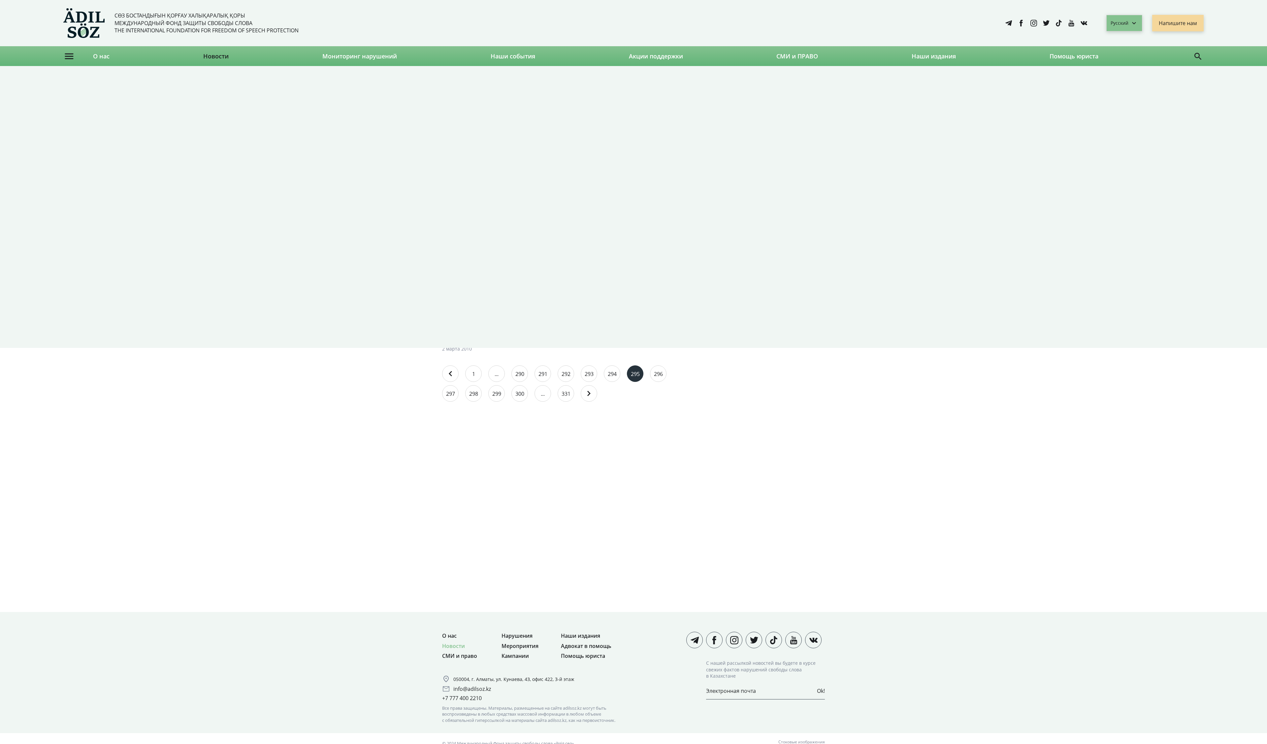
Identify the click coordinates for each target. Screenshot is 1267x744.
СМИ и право (459, 655)
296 (658, 374)
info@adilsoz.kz (472, 689)
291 (542, 374)
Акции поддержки (656, 56)
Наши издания (934, 56)
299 (496, 393)
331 (566, 393)
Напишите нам (1178, 23)
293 (589, 374)
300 (519, 393)
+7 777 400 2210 (462, 698)
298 (473, 393)
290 (519, 374)
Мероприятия (520, 646)
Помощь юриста (1074, 56)
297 (450, 393)
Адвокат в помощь (586, 646)
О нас (101, 56)
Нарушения (517, 635)
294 (612, 374)
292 (566, 374)
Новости (216, 56)
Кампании (515, 655)
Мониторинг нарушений (359, 56)
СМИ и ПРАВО (797, 56)
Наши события (513, 56)
